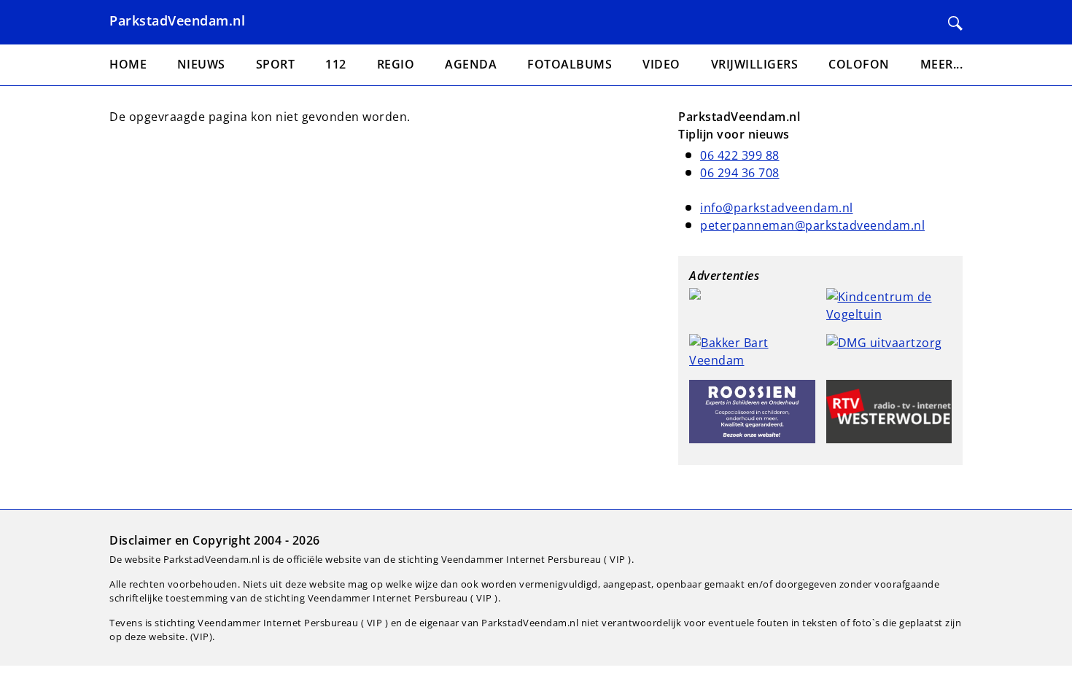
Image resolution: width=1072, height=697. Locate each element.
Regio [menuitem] (396, 64)
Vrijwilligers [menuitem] (755, 64)
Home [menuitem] (128, 64)
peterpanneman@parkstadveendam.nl (812, 225)
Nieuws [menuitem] (201, 64)
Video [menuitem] (661, 64)
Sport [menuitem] (275, 64)
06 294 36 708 (740, 173)
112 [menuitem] (335, 64)
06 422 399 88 (740, 155)
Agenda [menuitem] (471, 64)
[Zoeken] (955, 23)
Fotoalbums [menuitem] (569, 64)
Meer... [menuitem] (941, 64)
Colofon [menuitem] (859, 64)
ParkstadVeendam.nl (177, 20)
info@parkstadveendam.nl (776, 208)
